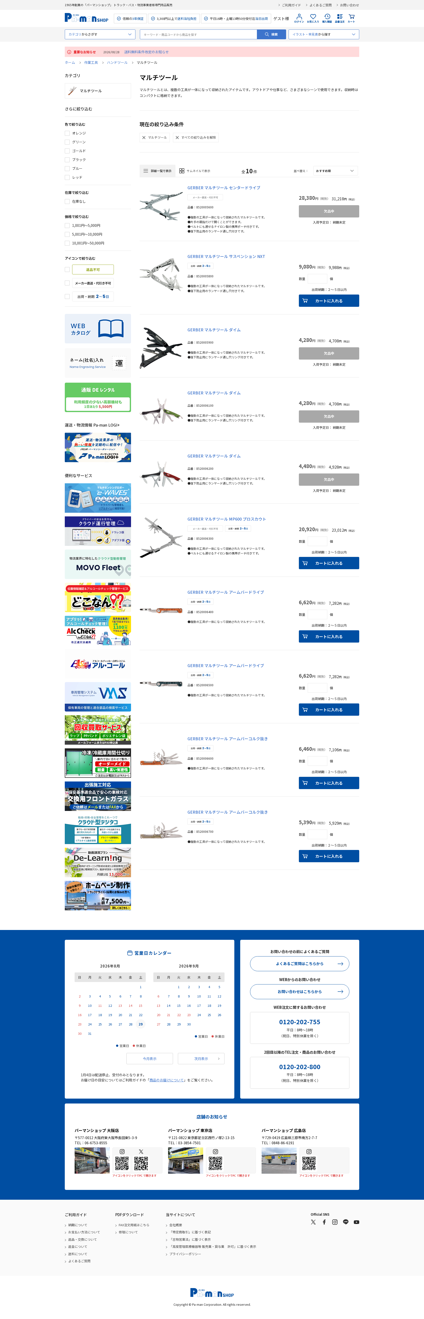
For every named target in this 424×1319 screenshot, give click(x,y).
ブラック (79, 159)
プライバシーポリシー (185, 1254)
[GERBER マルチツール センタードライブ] (161, 206)
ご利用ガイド (291, 5)
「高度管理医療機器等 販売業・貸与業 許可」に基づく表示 (212, 1246)
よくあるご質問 (320, 5)
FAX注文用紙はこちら (134, 1225)
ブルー (77, 168)
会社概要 (175, 1225)
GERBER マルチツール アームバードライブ (225, 592)
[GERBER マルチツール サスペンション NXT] (161, 274)
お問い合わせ (349, 5)
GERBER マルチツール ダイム (214, 330)
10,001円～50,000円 (88, 243)
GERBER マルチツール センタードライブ (223, 187)
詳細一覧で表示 (161, 171)
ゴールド (79, 150)
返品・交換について (82, 1239)
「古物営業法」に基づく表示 (190, 1239)
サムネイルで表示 (198, 171)
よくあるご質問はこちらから (300, 963)
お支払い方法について (84, 1232)
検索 (274, 34)
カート (351, 21)
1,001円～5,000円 (86, 225)
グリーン (79, 141)
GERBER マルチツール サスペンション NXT (226, 256)
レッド (77, 177)
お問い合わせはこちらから (300, 991)
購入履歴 (327, 21)
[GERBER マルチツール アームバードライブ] (161, 610)
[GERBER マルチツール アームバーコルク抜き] (161, 757)
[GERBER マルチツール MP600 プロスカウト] (161, 537)
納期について (77, 1225)
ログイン (299, 21)
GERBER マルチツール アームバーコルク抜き (227, 738)
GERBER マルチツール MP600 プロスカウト (226, 519)
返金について (77, 1246)
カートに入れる (329, 301)
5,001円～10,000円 (87, 234)
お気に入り (313, 21)
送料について (77, 1254)
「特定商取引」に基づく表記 (190, 1232)
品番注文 (340, 21)
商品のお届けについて (166, 1079)
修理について (128, 1232)
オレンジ (79, 133)
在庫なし (79, 201)
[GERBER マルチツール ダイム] (161, 348)
